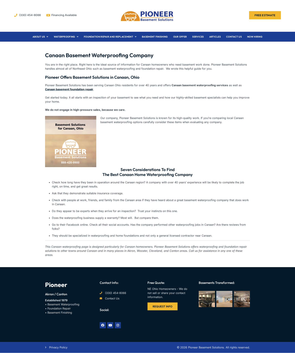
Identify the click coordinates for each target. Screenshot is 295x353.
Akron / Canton (56, 294)
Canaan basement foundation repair (69, 89)
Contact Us (234, 36)
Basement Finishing (155, 36)
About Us (39, 36)
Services (198, 36)
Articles (215, 36)
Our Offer (180, 36)
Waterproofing (64, 36)
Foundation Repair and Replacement (108, 36)
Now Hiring (254, 36)
